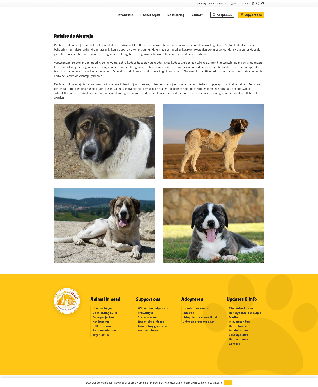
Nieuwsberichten (241, 308)
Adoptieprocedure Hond (200, 317)
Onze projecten (103, 317)
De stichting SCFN (105, 313)
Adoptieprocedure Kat (199, 321)
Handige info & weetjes (245, 313)
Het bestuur (101, 321)
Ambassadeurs (148, 330)
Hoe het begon (103, 308)
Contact (234, 343)
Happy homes (238, 339)
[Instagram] (257, 3)
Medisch (235, 317)
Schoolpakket (238, 335)
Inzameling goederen (153, 326)
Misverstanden (239, 321)
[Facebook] (262, 3)
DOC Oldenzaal (103, 326)
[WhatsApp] (253, 3)
